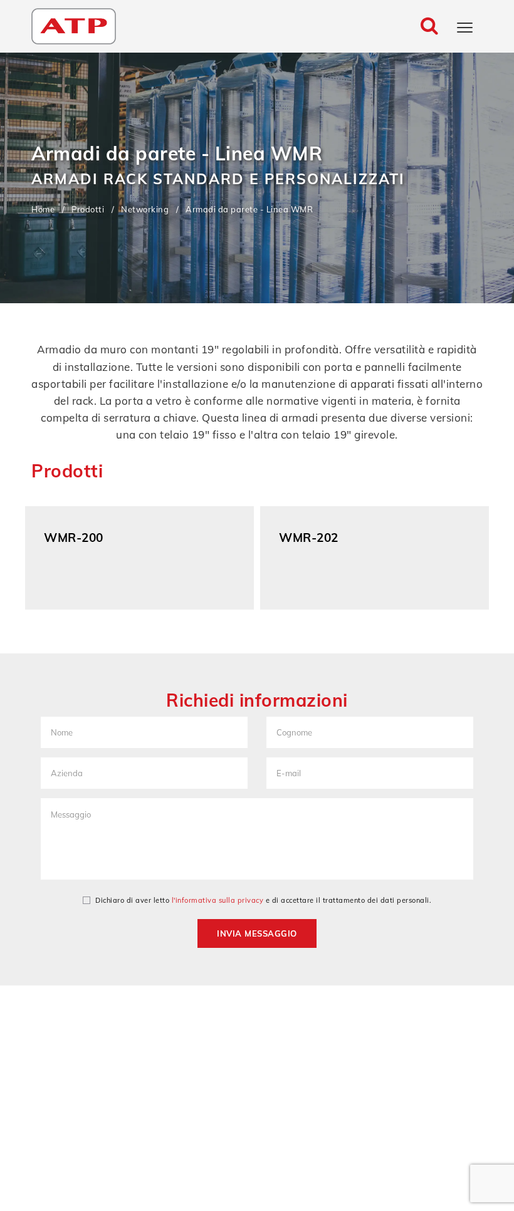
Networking (145, 209)
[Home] (73, 25)
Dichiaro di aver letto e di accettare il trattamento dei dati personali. (263, 900)
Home (43, 209)
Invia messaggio (257, 933)
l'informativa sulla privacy (218, 900)
